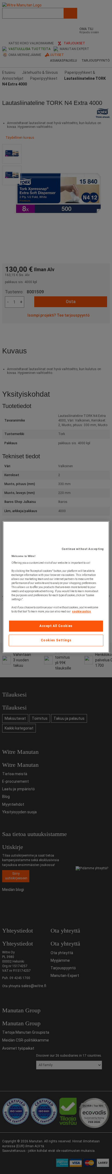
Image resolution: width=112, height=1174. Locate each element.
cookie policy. (81, 611)
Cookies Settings (56, 640)
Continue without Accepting (83, 549)
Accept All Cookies (56, 626)
